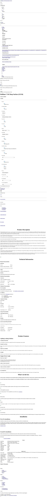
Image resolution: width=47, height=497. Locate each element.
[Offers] (2, 13)
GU (2, 28)
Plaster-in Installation (11, 50)
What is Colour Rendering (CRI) (14, 55)
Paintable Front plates (23, 50)
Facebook (3, 482)
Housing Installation (5, 50)
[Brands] (2, 15)
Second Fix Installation (7, 438)
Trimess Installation (17, 50)
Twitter (3, 483)
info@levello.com (4, 488)
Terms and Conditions (2, 199)
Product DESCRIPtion (3, 211)
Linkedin (3, 484)
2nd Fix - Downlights (29, 50)
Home (3, 470)
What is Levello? (4, 61)
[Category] (2, 17)
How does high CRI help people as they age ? (9, 56)
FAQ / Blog (17, 66)
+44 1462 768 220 (5, 489)
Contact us (3, 66)
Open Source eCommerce (13, 495)
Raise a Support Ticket (8, 66)
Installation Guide (2, 225)
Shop (3, 76)
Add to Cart (3, 5)
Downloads (14, 66)
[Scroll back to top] (0, 496)
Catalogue (3, 477)
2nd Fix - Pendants (41, 50)
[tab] (24, 207)
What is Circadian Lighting (6, 57)
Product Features (2, 218)
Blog (3, 472)
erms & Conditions (5, 478)
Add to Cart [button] (2, 189)
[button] (1, 190)
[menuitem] (3, 67)
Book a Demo (9, 61)
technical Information (3, 214)
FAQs (3, 476)
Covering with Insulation (5, 55)
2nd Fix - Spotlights (35, 50)
